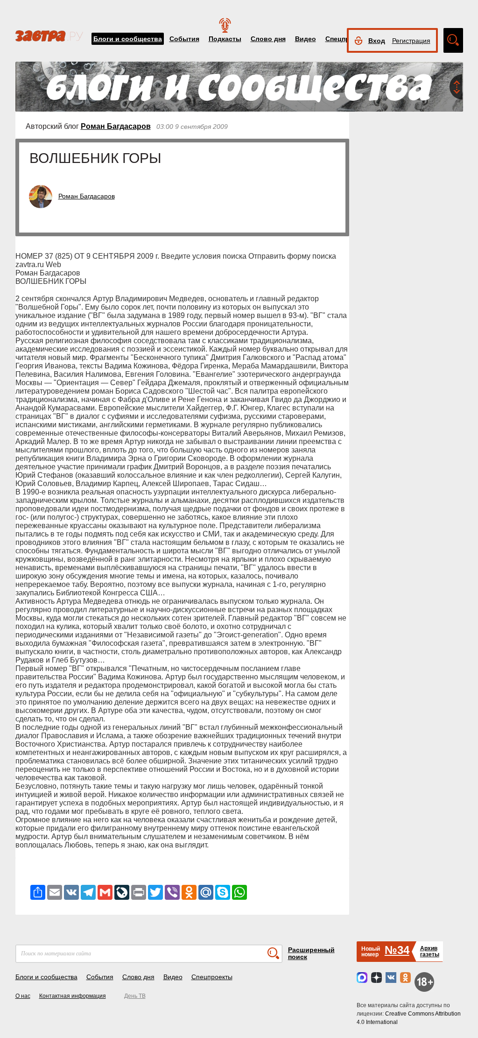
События (184, 38)
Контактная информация (72, 996)
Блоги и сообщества (127, 38)
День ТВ (135, 996)
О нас (22, 996)
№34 (397, 950)
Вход (376, 40)
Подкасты (225, 38)
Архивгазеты (429, 951)
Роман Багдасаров (116, 126)
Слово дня (268, 38)
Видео (305, 38)
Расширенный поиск (311, 953)
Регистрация (411, 40)
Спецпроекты (211, 977)
